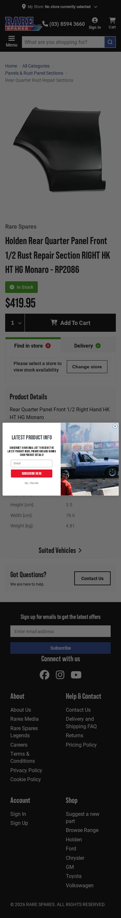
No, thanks (31, 483)
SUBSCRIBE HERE (31, 473)
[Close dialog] (115, 426)
